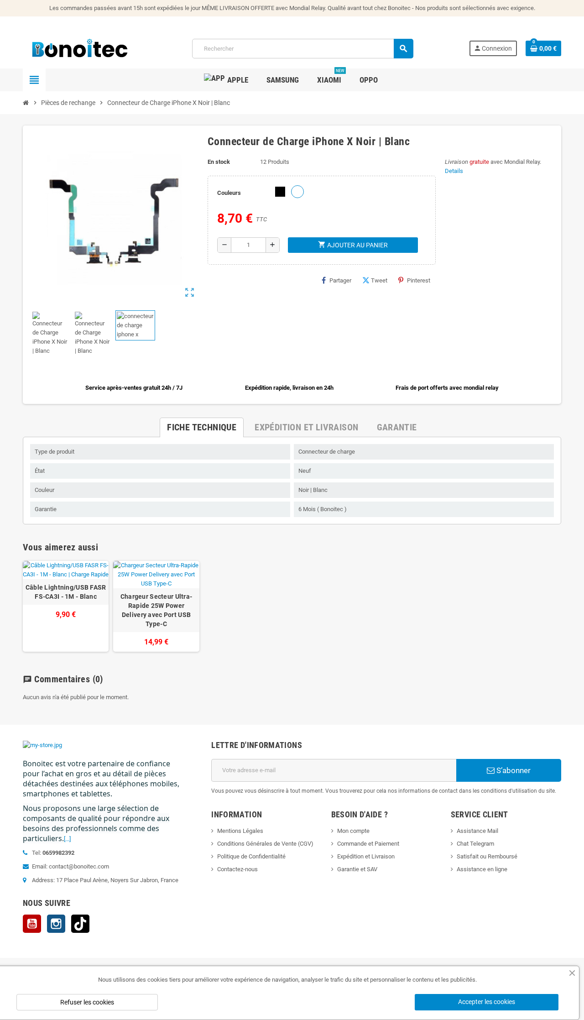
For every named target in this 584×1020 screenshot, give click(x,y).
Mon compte (353, 830)
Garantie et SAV (357, 869)
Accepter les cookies (486, 1001)
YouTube (32, 924)
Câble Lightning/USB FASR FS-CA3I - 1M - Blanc (66, 592)
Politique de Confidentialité (251, 856)
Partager (340, 280)
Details (454, 170)
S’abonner (513, 770)
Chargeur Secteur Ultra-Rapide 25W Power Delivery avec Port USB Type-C (156, 610)
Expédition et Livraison (366, 856)
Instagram (56, 924)
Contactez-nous (237, 869)
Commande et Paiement (368, 843)
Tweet (379, 280)
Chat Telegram (475, 843)
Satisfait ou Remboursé (487, 856)
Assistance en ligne (482, 869)
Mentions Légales (240, 830)
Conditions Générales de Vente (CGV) (265, 843)
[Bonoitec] (80, 48)
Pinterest (418, 280)
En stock (219, 161)
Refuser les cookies (87, 1002)
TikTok (80, 924)
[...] (67, 839)
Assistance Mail (477, 830)
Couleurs (229, 192)
